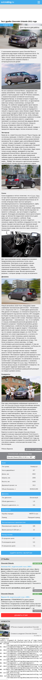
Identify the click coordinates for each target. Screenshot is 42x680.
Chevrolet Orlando (7, 563)
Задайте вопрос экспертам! (21, 553)
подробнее (37, 590)
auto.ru (7, 2)
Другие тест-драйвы (33, 449)
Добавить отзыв (21, 615)
